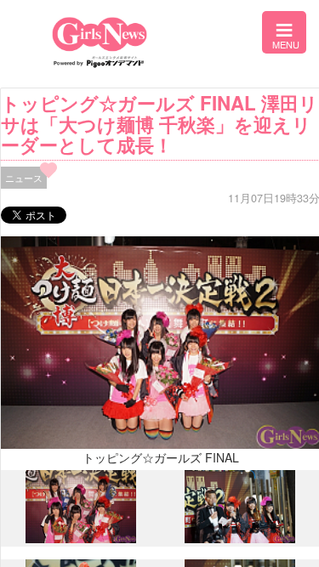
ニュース (24, 177)
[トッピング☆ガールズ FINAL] (81, 539)
